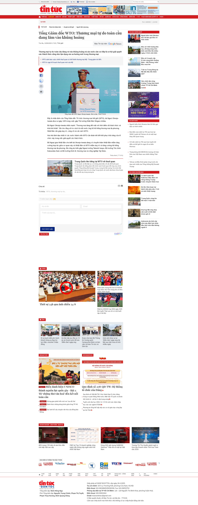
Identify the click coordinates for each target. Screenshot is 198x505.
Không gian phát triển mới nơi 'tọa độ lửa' (57, 401)
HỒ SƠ (102, 17)
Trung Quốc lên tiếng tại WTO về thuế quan (95, 161)
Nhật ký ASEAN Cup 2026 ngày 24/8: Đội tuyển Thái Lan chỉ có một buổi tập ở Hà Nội (109, 311)
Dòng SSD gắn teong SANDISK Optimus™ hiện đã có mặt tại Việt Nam (113, 447)
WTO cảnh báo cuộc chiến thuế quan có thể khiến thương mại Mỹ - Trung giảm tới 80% (71, 59)
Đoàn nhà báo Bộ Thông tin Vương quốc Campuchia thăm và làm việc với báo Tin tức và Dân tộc (91, 342)
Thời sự (44, 17)
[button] (120, 331)
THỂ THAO (94, 17)
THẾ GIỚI (51, 17)
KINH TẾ (58, 17)
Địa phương (146, 474)
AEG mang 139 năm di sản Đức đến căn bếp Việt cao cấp (52, 446)
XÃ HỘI (64, 17)
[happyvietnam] (76, 463)
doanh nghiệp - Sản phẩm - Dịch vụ (51, 424)
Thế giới (44, 27)
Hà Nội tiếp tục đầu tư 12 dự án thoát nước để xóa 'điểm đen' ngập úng (70, 340)
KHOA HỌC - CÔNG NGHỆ (120, 17)
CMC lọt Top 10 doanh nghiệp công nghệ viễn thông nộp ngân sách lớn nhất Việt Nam (82, 447)
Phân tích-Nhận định (55, 27)
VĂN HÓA (79, 17)
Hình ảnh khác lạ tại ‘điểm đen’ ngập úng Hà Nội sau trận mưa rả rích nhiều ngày (111, 341)
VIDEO (161, 17)
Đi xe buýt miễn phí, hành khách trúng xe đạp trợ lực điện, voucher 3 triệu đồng (50, 341)
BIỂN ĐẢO (132, 17)
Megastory (42, 387)
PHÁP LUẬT (71, 17)
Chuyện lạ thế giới (69, 27)
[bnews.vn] (99, 465)
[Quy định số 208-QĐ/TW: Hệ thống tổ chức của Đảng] (102, 371)
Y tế (138, 17)
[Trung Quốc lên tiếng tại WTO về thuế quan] (59, 168)
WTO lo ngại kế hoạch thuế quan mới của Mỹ (57, 62)
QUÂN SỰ (108, 17)
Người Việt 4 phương (82, 27)
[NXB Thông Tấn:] (87, 465)
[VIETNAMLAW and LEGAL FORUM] (66, 464)
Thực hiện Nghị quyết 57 (149, 17)
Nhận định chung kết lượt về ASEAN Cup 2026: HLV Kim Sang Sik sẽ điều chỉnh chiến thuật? (109, 290)
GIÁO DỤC (87, 17)
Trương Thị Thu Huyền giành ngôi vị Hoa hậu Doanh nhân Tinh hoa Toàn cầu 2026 (145, 447)
